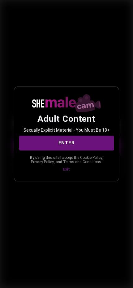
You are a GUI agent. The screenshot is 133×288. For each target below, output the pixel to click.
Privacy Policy (42, 162)
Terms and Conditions (82, 162)
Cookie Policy (91, 157)
